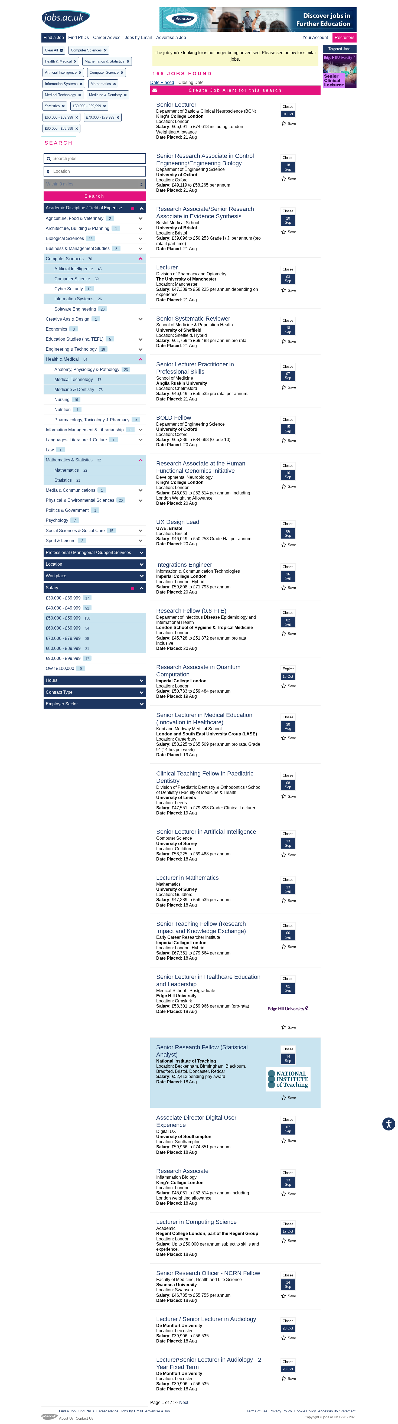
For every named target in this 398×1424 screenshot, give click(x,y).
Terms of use (257, 1411)
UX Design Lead (177, 522)
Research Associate (182, 1171)
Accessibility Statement (336, 1411)
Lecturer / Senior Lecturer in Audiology (206, 1319)
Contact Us (84, 1418)
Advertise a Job (171, 37)
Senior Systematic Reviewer (193, 318)
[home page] (65, 20)
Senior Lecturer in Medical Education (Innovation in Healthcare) (204, 719)
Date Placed (162, 82)
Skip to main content (21, 4)
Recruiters (344, 37)
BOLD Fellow (173, 417)
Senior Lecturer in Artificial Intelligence (206, 831)
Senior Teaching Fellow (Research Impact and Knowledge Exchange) (201, 927)
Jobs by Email (138, 37)
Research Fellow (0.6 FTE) (191, 610)
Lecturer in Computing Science (196, 1221)
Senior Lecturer (176, 104)
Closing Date (191, 82)
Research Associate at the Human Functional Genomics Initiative (200, 467)
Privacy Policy (280, 1411)
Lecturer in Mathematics (187, 877)
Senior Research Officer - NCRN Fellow (208, 1273)
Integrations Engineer (184, 564)
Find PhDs (78, 37)
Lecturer (167, 267)
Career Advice (106, 37)
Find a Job (54, 37)
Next (183, 1402)
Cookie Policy (305, 1411)
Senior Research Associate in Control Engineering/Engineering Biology (205, 159)
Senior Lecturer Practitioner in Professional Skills (195, 368)
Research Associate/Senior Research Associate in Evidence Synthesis (205, 213)
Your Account (315, 37)
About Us (66, 1418)
